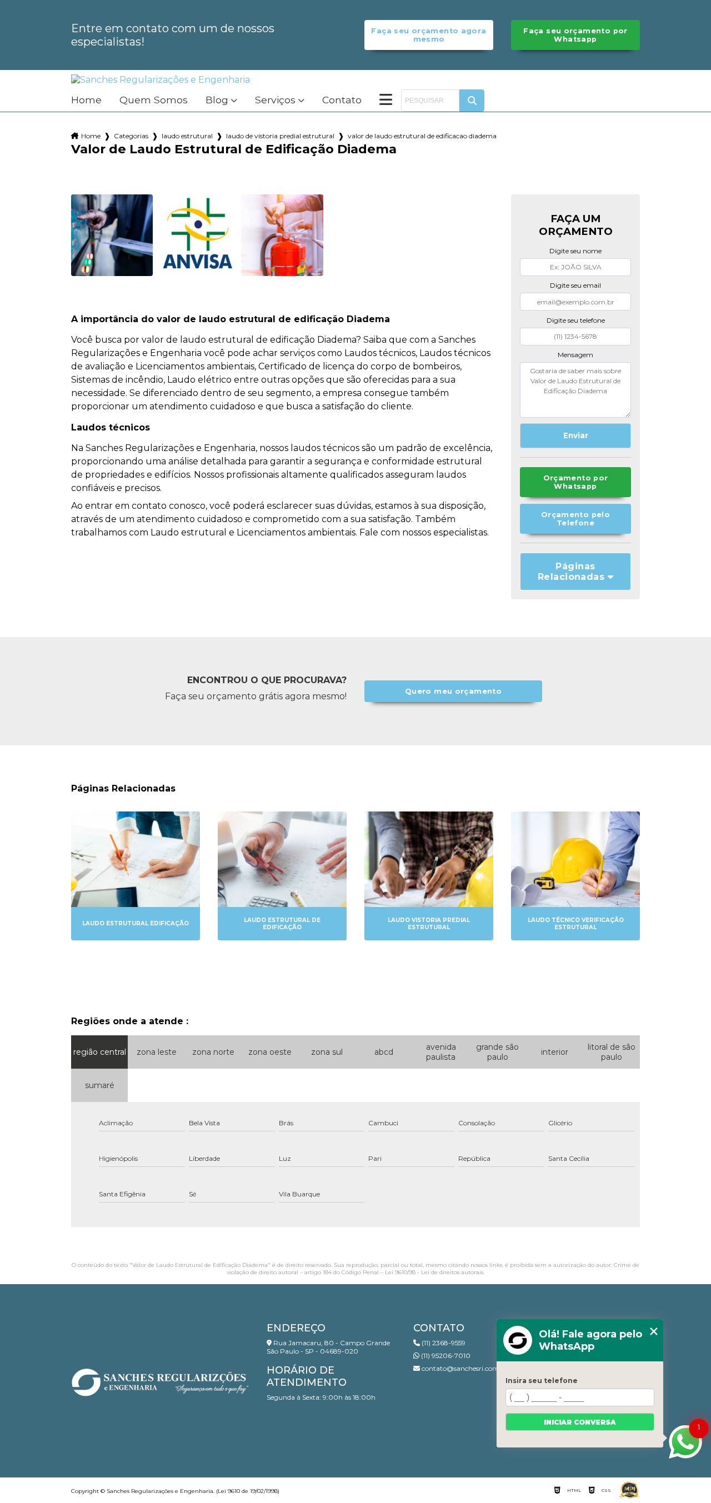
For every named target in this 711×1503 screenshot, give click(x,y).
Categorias (131, 136)
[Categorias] (385, 100)
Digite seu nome (575, 251)
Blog (217, 100)
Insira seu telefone (541, 1380)
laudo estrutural (187, 136)
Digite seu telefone (576, 320)
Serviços (275, 100)
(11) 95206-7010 (444, 1355)
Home (86, 100)
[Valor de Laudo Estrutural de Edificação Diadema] (112, 235)
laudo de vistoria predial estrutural (280, 136)
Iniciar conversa (580, 1422)
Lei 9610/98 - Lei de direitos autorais (434, 1272)
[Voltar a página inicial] (160, 79)
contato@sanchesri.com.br (464, 1368)
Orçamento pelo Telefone (575, 518)
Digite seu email (575, 285)
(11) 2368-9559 (442, 1343)
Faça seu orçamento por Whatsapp (575, 35)
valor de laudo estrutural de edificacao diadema (422, 136)
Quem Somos (153, 100)
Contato (342, 100)
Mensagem (575, 354)
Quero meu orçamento (453, 691)
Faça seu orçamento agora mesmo (428, 35)
